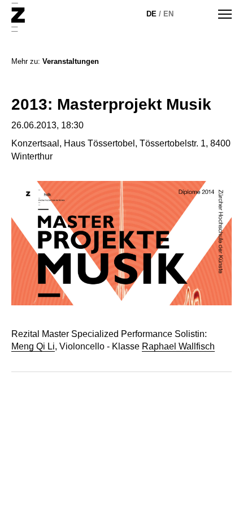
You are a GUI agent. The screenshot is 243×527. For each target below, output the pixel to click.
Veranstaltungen (70, 61)
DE (151, 14)
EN (168, 14)
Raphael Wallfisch (178, 346)
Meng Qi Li (33, 346)
